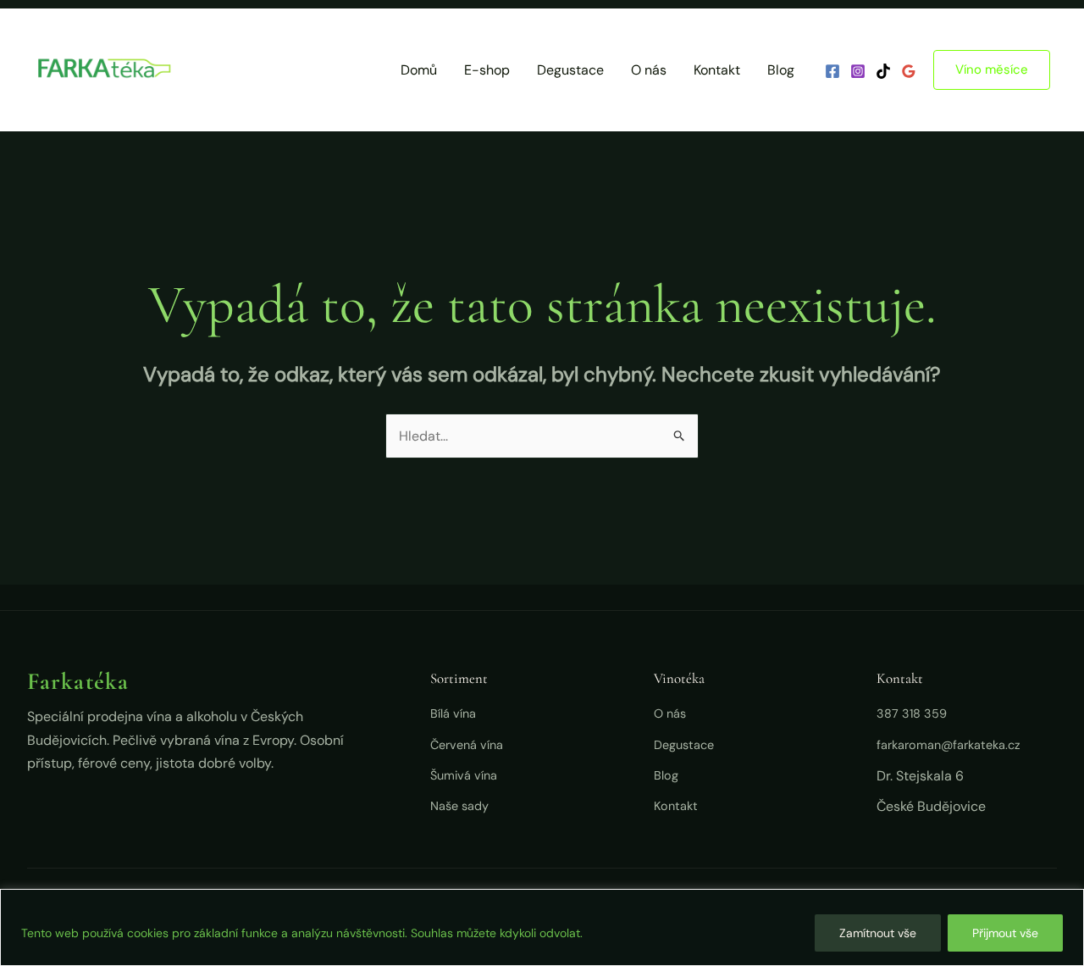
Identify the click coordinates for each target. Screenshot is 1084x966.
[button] (991, 70)
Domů (419, 70)
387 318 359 (912, 713)
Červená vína (466, 744)
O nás (648, 70)
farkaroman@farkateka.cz (948, 744)
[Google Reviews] (908, 71)
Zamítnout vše (877, 933)
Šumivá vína (463, 775)
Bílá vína (453, 713)
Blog (780, 70)
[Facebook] (832, 71)
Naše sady (459, 805)
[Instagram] (858, 71)
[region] (542, 927)
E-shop (487, 70)
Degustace (570, 70)
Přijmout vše (1005, 933)
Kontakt (717, 70)
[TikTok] (883, 71)
